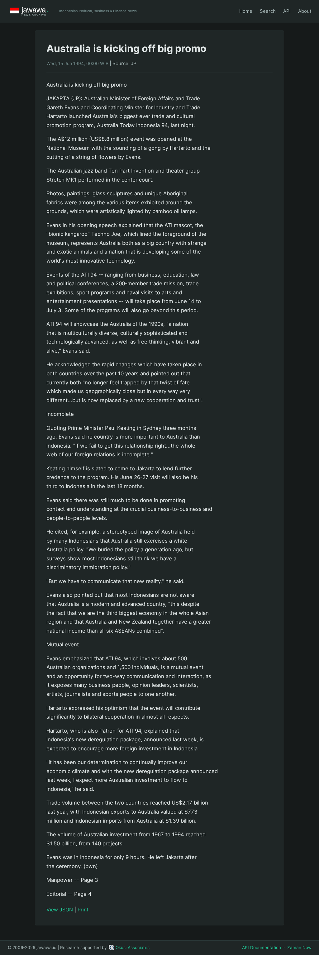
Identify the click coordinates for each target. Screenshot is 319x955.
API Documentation (261, 947)
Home (245, 11)
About (305, 11)
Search (268, 11)
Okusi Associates (133, 947)
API (287, 11)
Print (83, 909)
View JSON (59, 909)
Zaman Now (299, 947)
